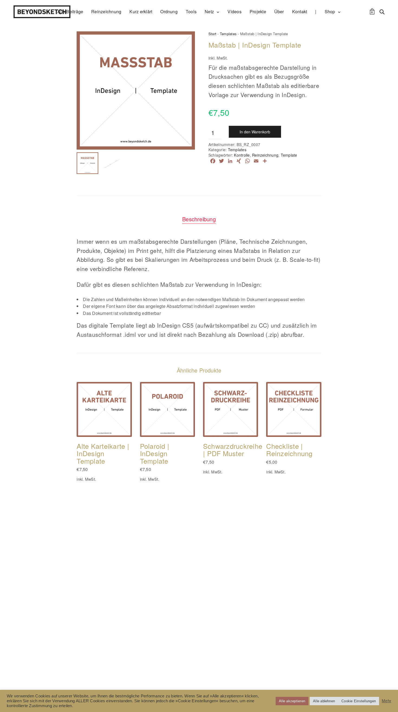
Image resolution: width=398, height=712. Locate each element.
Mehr (386, 701)
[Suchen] (382, 11)
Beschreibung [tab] (199, 219)
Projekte (258, 11)
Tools (191, 11)
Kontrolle (242, 155)
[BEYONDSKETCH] (42, 11)
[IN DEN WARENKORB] (89, 424)
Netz (209, 11)
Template (289, 155)
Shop (330, 11)
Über (279, 11)
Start (212, 33)
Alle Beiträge (70, 11)
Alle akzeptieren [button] (292, 701)
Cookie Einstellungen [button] (358, 701)
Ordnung (169, 11)
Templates (228, 33)
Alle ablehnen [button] (324, 701)
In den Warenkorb (255, 131)
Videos (234, 11)
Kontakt (299, 11)
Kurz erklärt (140, 11)
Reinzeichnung (106, 11)
